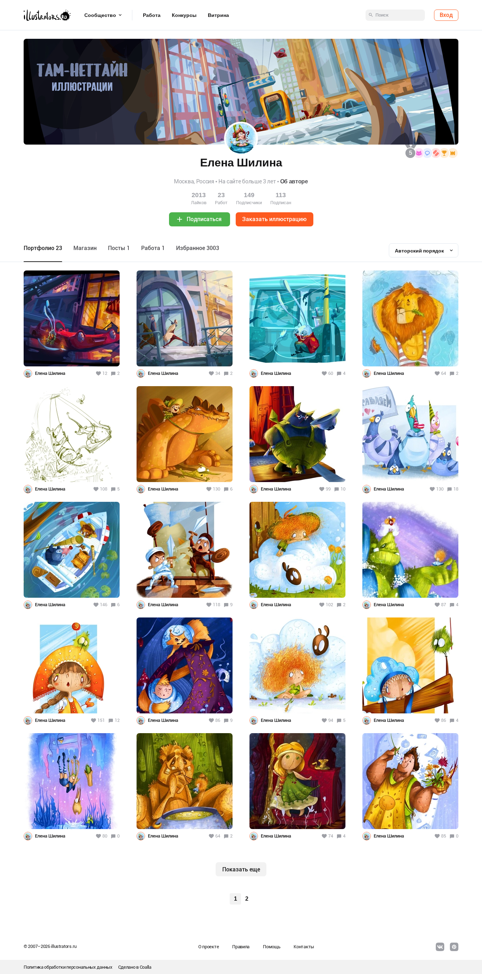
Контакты (304, 946)
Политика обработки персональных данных (68, 967)
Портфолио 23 (43, 248)
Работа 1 (153, 248)
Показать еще (241, 869)
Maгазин (85, 248)
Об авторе (294, 181)
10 (343, 489)
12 (117, 720)
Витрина (218, 15)
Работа (152, 15)
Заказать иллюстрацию (274, 219)
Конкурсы (184, 15)
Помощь (271, 946)
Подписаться (204, 219)
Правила (240, 946)
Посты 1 (119, 248)
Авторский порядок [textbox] (419, 251)
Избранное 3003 (197, 248)
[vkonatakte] (440, 947)
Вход (446, 15)
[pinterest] (454, 947)
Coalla (145, 967)
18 (455, 489)
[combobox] (423, 250)
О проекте (208, 946)
